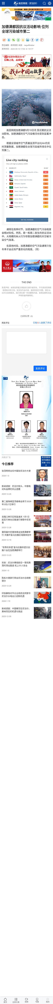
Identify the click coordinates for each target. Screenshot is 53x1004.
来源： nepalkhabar (26, 45)
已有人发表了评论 (42, 322)
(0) (31, 316)
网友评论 (5, 322)
